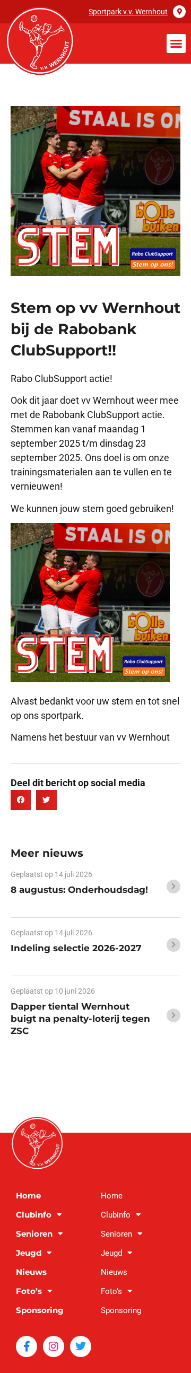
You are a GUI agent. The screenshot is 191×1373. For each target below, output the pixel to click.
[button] (176, 43)
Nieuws (31, 1272)
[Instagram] (53, 1346)
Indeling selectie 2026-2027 (76, 948)
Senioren (34, 1234)
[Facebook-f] (26, 1346)
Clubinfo (33, 1215)
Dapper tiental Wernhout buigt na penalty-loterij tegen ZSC (80, 1018)
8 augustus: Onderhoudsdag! (79, 889)
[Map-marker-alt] (179, 11)
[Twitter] (80, 1346)
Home (28, 1195)
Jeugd (28, 1253)
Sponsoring (40, 1310)
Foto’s (29, 1291)
